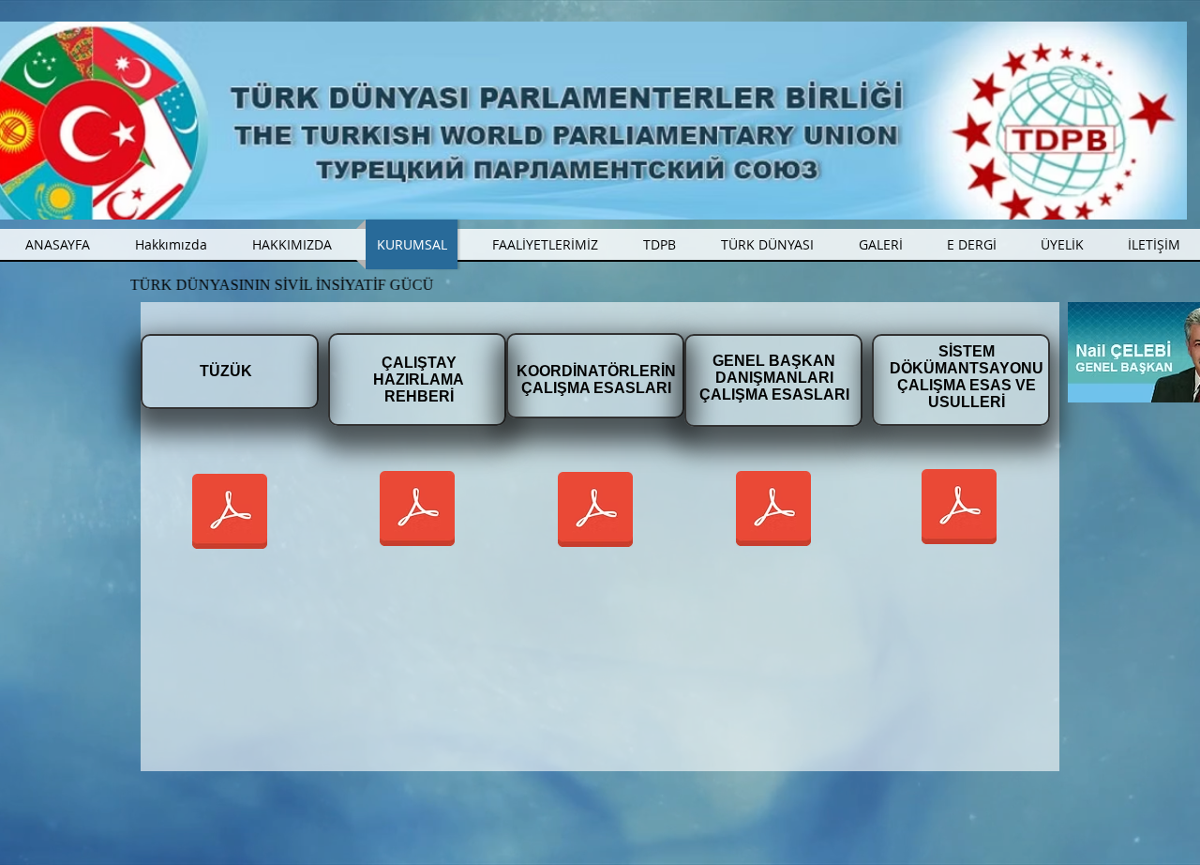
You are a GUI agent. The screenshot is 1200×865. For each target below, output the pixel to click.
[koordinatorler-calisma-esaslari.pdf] (595, 511)
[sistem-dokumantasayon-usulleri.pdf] (959, 508)
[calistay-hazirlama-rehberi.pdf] (417, 510)
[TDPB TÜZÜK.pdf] (230, 513)
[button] (545, 244)
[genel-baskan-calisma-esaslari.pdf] (773, 510)
